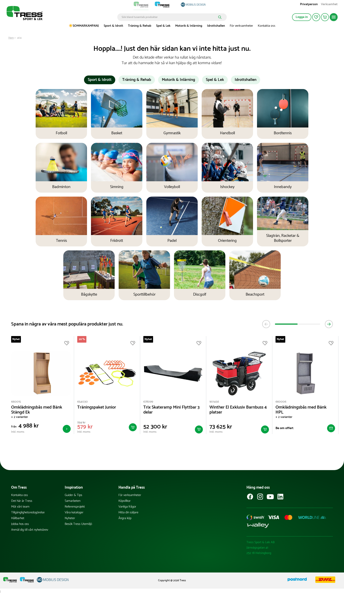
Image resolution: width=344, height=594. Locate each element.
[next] (329, 324)
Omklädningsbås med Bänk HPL (301, 410)
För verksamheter (241, 25)
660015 (16, 402)
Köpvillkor (124, 501)
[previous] (266, 324)
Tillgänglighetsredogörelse (28, 512)
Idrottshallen (216, 25)
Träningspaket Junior (96, 407)
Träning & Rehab (139, 25)
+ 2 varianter (19, 417)
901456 (214, 402)
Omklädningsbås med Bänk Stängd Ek (36, 410)
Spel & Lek (163, 25)
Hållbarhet (17, 518)
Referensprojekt (75, 507)
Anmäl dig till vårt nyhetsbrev (29, 530)
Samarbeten (72, 501)
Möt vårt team (20, 507)
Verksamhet (329, 4)
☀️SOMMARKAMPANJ (84, 25)
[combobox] (169, 17)
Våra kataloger (74, 512)
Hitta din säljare (128, 512)
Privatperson (309, 4)
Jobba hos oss (20, 524)
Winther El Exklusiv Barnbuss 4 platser (238, 410)
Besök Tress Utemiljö (78, 524)
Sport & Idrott (113, 25)
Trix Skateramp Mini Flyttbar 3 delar (171, 410)
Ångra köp (124, 518)
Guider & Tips (73, 495)
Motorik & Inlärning (188, 25)
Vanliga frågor (127, 507)
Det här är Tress (21, 501)
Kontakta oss (266, 25)
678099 (148, 402)
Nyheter (70, 518)
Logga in (302, 17)
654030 (82, 402)
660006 (281, 402)
